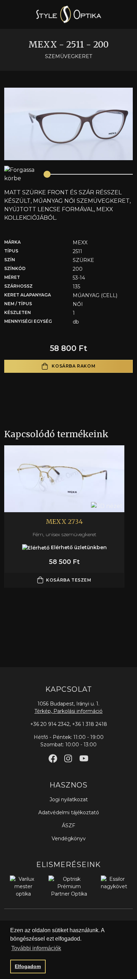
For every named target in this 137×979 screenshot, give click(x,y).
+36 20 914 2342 (50, 724)
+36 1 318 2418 (89, 724)
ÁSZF (68, 825)
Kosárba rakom (73, 366)
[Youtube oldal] (84, 758)
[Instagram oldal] (68, 758)
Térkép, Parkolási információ (68, 711)
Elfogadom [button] (28, 966)
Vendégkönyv (69, 838)
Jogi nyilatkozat (69, 799)
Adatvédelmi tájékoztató (68, 812)
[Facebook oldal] (52, 758)
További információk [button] (36, 948)
